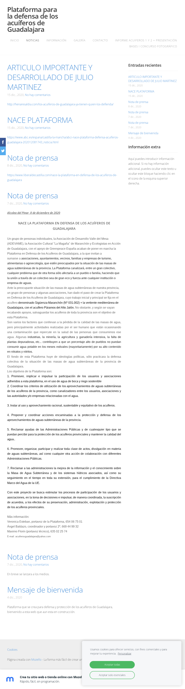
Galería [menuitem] (79, 40)
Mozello (36, 660)
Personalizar (124, 653)
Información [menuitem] (56, 40)
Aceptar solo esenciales (112, 675)
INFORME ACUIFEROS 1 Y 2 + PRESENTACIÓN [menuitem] (146, 40)
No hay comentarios (37, 95)
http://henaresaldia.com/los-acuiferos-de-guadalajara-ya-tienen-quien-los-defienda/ (60, 104)
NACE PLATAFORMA (141, 91)
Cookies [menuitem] (12, 650)
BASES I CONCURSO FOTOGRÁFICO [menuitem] (153, 46)
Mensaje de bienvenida (143, 133)
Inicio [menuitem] (14, 40)
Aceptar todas (112, 664)
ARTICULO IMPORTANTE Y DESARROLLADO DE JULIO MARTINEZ (152, 79)
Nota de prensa (138, 102)
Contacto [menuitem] (100, 40)
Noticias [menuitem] (32, 40)
